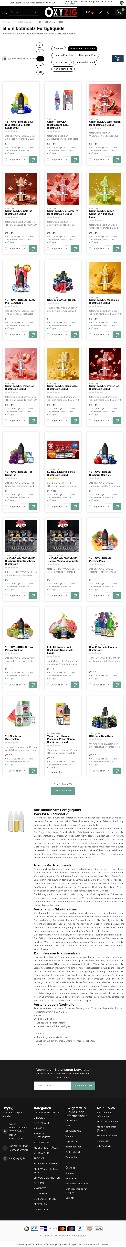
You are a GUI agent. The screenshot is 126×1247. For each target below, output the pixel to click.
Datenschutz (72, 1157)
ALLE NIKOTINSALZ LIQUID (49, 22)
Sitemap (69, 1173)
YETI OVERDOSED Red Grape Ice (18, 473)
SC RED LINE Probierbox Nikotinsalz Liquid (61, 473)
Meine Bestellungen (107, 1121)
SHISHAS (39, 1183)
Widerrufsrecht (73, 1152)
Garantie (69, 1197)
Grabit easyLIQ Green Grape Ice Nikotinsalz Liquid (101, 213)
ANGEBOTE (40, 1188)
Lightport (81, 1235)
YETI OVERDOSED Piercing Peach (100, 559)
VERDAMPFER (41, 1153)
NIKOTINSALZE (24, 22)
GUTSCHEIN (40, 1193)
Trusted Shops (38, 1244)
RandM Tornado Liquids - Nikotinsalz (103, 648)
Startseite (7, 22)
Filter (117, 57)
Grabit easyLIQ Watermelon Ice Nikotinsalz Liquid (105, 123)
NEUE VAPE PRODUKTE (46, 1112)
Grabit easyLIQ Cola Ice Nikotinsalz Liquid (18, 212)
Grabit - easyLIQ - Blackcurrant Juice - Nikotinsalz (58, 124)
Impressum (71, 1120)
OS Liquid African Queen (61, 299)
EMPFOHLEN (40, 1204)
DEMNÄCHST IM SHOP (46, 1199)
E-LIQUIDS (39, 1117)
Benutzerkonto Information (104, 1114)
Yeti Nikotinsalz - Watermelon (14, 737)
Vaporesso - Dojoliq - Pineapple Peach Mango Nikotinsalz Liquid (61, 739)
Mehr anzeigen (63, 790)
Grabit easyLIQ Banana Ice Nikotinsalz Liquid (62, 387)
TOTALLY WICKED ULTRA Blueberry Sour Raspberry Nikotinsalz (20, 560)
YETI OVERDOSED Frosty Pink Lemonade (20, 301)
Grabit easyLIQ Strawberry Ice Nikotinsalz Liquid (62, 212)
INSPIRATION (41, 1209)
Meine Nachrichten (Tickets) (106, 1128)
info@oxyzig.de (17, 1158)
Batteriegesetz (73, 1146)
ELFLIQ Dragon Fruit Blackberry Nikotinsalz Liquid (60, 650)
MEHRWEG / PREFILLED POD (46, 1170)
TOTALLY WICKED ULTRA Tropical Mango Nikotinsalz (62, 559)
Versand (69, 1136)
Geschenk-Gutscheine (77, 1183)
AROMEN (39, 1128)
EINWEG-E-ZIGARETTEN (47, 1177)
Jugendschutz (72, 1141)
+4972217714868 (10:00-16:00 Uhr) (18, 1148)
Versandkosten (27, 148)
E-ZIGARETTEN (42, 1142)
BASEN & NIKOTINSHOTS (42, 1135)
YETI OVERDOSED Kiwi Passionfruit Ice (19, 648)
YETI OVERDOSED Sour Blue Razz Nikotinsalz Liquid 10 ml (19, 124)
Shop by (70, 1235)
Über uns (70, 1167)
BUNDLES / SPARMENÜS (47, 1163)
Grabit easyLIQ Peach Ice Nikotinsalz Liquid (19, 387)
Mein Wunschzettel (107, 1135)
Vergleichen (15, 159)
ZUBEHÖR (39, 1158)
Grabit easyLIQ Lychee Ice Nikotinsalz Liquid (104, 387)
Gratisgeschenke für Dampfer (76, 1190)
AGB (67, 1125)
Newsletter (71, 1178)
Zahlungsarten (73, 1130)
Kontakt (69, 1162)
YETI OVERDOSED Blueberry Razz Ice (100, 473)
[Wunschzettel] (108, 12)
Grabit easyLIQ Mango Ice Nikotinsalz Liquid (104, 301)
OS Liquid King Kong (101, 736)
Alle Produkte (104, 1146)
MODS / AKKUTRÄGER (46, 1147)
